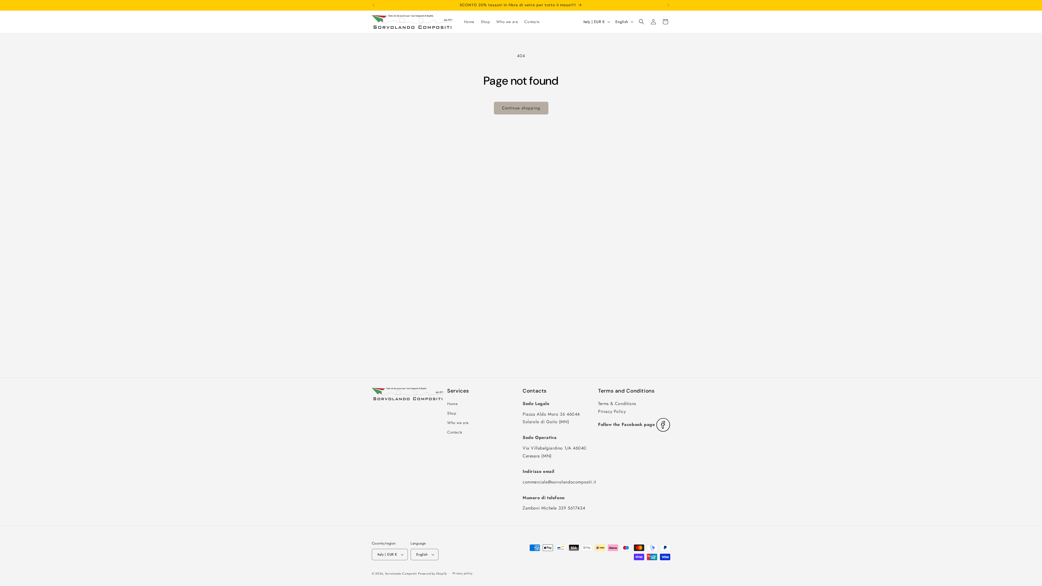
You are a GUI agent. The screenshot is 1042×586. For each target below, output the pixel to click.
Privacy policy (463, 573)
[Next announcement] (668, 5)
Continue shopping (521, 108)
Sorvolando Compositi (401, 573)
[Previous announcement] (374, 5)
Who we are (458, 422)
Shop (451, 413)
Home (452, 403)
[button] (641, 22)
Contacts (454, 432)
